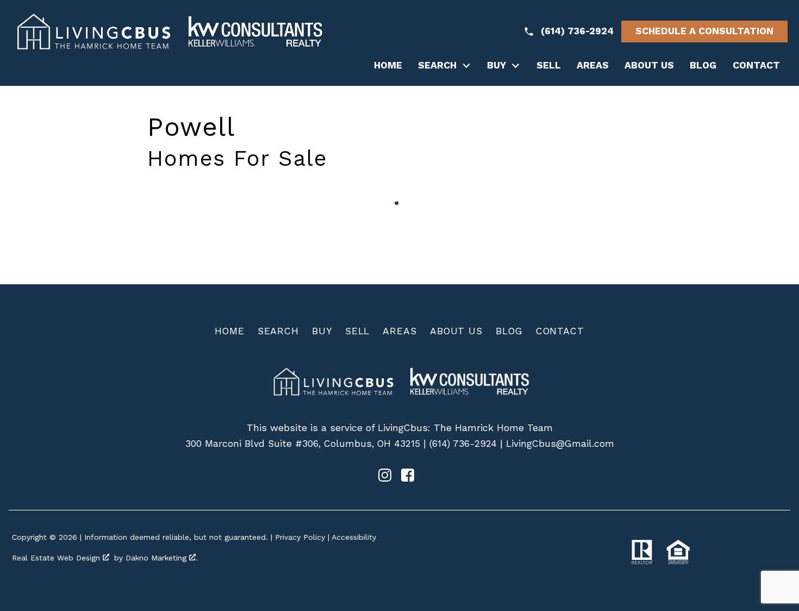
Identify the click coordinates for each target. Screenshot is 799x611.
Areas (593, 66)
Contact (756, 66)
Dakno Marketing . (162, 557)
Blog (703, 66)
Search (278, 331)
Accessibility (354, 537)
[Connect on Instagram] (384, 478)
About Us (649, 66)
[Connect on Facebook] (407, 478)
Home (388, 66)
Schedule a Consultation (704, 31)
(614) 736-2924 (463, 443)
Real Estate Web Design (57, 557)
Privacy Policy (300, 537)
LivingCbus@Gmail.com (560, 443)
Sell (548, 66)
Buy (322, 331)
